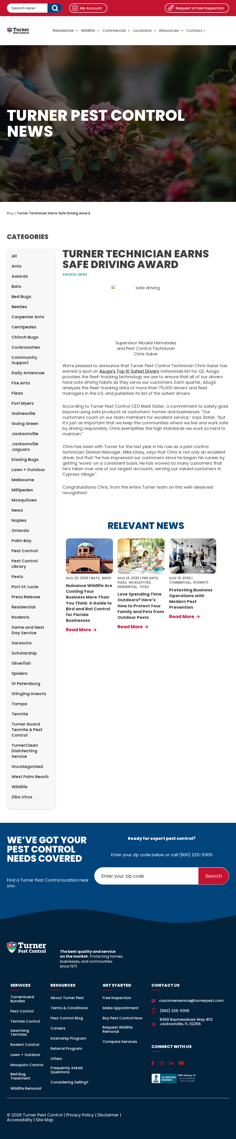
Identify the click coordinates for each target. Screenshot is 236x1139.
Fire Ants (21, 383)
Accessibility (19, 1120)
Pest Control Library (25, 563)
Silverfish (21, 663)
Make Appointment (121, 1008)
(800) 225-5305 (195, 855)
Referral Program (66, 1048)
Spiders (19, 673)
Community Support (24, 360)
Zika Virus (22, 797)
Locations (142, 30)
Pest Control (25, 551)
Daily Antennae (28, 373)
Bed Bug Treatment (20, 1076)
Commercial (114, 30)
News (17, 510)
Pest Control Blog (66, 1018)
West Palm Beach (30, 776)
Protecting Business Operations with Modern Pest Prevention (190, 598)
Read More (79, 629)
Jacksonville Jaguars (25, 446)
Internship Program (68, 1038)
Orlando (20, 530)
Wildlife (88, 30)
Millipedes (22, 490)
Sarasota (22, 643)
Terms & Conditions (69, 1008)
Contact (194, 30)
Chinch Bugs (25, 337)
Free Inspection (117, 997)
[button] (54, 8)
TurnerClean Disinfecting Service (25, 750)
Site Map (44, 1120)
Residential (63, 30)
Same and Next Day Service (28, 630)
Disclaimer (108, 1115)
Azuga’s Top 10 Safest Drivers (129, 371)
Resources (169, 30)
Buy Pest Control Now (122, 1018)
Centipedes (24, 327)
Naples (19, 520)
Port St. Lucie (25, 587)
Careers (57, 1028)
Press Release (26, 597)
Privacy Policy (80, 1115)
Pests (17, 576)
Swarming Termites (19, 1032)
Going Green (25, 423)
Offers (56, 1058)
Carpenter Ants (28, 317)
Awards (20, 276)
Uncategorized (27, 766)
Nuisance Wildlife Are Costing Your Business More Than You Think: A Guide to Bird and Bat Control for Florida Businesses (89, 603)
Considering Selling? (69, 1082)
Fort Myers (23, 403)
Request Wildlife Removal (118, 1029)
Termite (20, 714)
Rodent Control (24, 1044)
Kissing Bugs (25, 459)
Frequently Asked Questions (66, 1070)
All (14, 256)
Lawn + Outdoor (28, 469)
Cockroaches (26, 347)
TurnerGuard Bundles (22, 999)
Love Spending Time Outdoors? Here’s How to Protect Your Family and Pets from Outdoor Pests (141, 605)
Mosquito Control (26, 1065)
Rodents (20, 617)
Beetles (19, 307)
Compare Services (120, 1041)
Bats (16, 286)
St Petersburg (26, 683)
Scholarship (24, 653)
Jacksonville (25, 434)
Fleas (17, 393)
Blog (10, 213)
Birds (106, 578)
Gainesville (23, 413)
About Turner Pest (67, 997)
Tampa (19, 704)
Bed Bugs (21, 296)
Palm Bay (22, 540)
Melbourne (23, 480)
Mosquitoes (24, 500)
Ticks (144, 586)
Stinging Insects (29, 693)
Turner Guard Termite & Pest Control (27, 729)
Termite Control (25, 1021)
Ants (16, 266)
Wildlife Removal (25, 1088)
